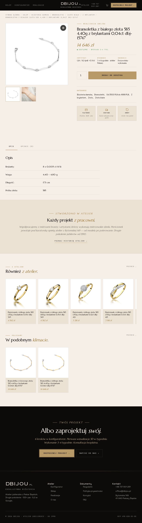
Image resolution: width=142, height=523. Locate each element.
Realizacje (38, 5)
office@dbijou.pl (123, 491)
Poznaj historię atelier (71, 241)
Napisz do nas (89, 453)
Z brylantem (89, 15)
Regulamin (87, 487)
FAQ (84, 499)
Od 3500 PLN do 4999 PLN (117, 94)
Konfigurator (22, 5)
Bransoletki (58, 15)
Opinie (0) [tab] (27, 146)
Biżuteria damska (40, 15)
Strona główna (13, 15)
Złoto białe (73, 15)
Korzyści (87, 495)
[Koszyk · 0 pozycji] (107, 5)
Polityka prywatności (92, 491)
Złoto (90, 97)
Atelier (85, 5)
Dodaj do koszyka (112, 75)
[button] (63, 28)
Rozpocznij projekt (123, 5)
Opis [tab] (11, 146)
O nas (53, 499)
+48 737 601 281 (95, 5)
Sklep (8, 5)
